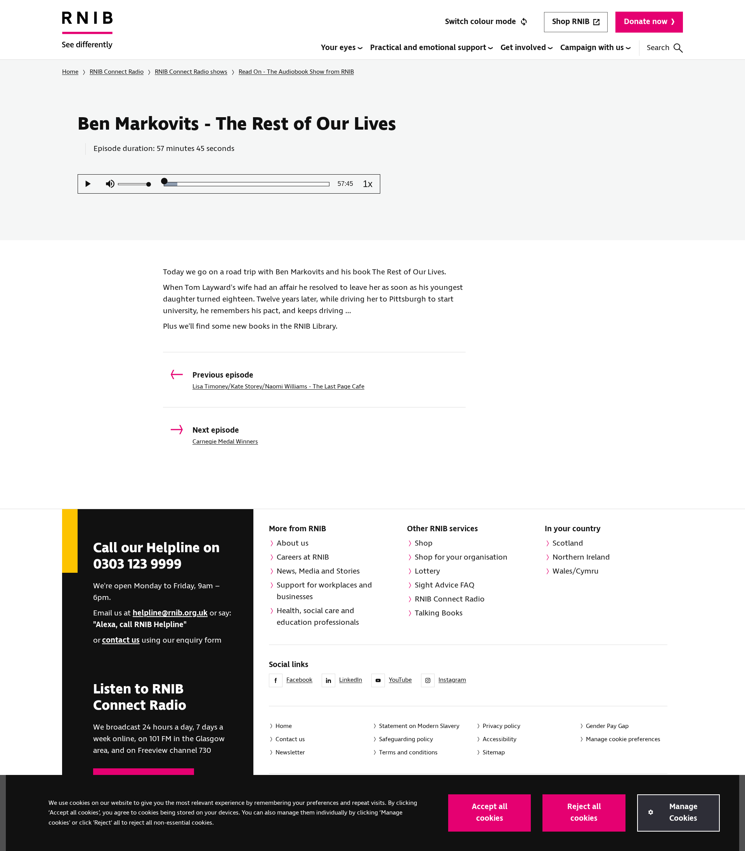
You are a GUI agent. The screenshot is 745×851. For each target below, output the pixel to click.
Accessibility (499, 739)
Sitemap (494, 753)
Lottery (427, 571)
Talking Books (439, 613)
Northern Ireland (581, 557)
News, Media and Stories (318, 571)
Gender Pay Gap (607, 726)
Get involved (524, 48)
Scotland (568, 543)
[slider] (133, 184)
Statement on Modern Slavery (419, 726)
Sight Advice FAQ (445, 585)
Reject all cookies (584, 813)
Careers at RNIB (303, 557)
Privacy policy (501, 726)
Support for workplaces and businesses (324, 591)
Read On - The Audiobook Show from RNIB (296, 72)
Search (658, 48)
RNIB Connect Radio (117, 72)
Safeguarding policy (406, 739)
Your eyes (339, 48)
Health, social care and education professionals (318, 617)
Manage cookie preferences (623, 739)
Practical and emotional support (429, 48)
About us (292, 543)
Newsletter (290, 753)
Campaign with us (593, 48)
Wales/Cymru (576, 571)
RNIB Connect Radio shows (191, 72)
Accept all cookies (490, 813)
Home (70, 72)
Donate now (645, 22)
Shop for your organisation (461, 557)
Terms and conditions (408, 753)
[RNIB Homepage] (87, 36)
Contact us (290, 739)
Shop (424, 543)
